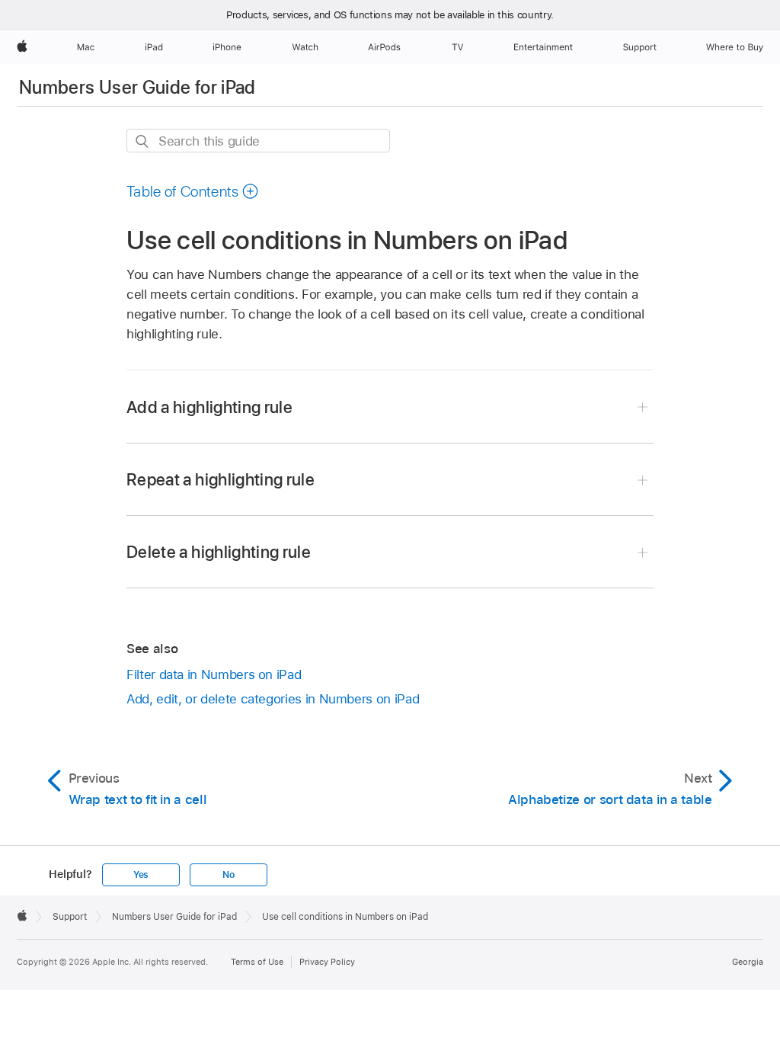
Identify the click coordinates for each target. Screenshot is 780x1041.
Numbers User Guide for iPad (137, 87)
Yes (141, 875)
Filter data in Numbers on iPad (213, 674)
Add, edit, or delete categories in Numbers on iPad (272, 698)
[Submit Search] (143, 141)
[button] (192, 191)
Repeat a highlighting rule (220, 479)
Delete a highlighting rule (218, 552)
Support (70, 916)
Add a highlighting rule (209, 407)
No (228, 875)
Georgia (747, 961)
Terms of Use (257, 961)
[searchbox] (258, 140)
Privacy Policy (327, 961)
